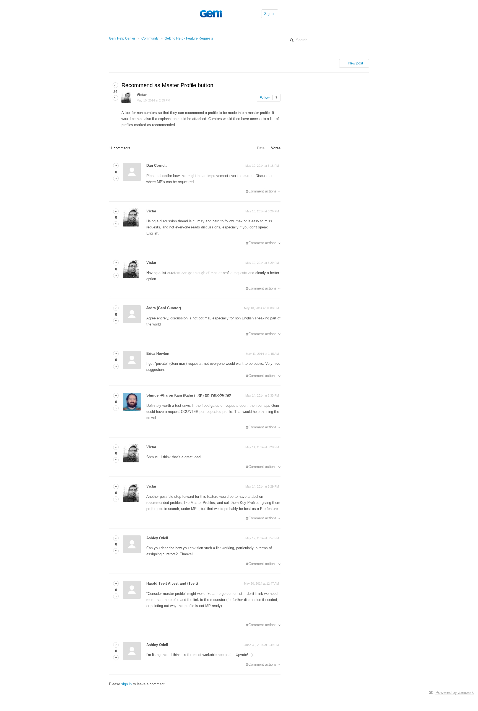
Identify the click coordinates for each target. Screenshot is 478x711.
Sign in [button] (269, 14)
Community (150, 38)
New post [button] (355, 63)
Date (260, 148)
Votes (275, 148)
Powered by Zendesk (454, 692)
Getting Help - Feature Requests (189, 38)
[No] (115, 98)
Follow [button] (265, 98)
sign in (126, 684)
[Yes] (115, 85)
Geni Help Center (122, 38)
